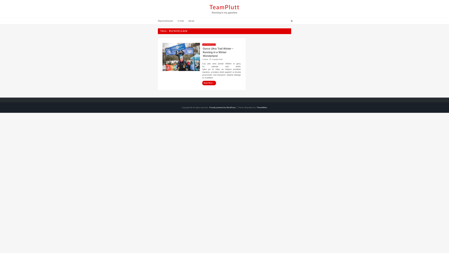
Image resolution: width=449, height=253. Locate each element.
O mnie (181, 21)
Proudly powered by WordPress (222, 107)
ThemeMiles (262, 107)
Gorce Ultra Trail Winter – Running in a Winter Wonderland (218, 52)
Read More (208, 83)
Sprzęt (191, 21)
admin (206, 59)
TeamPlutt (224, 7)
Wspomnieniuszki (165, 21)
